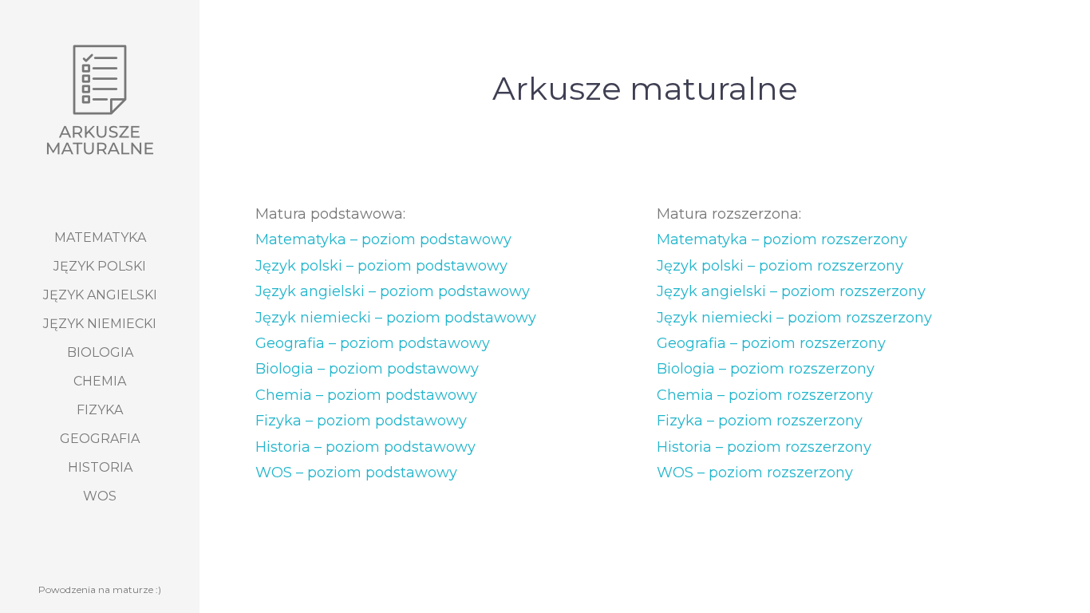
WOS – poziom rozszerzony (755, 472)
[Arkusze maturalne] (100, 100)
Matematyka (100, 237)
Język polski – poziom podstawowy (381, 266)
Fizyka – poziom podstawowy (361, 420)
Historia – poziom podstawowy (365, 447)
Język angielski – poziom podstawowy (392, 291)
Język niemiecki (99, 323)
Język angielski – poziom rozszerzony (791, 291)
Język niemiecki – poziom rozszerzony (794, 317)
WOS (100, 496)
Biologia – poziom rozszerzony (766, 369)
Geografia (100, 438)
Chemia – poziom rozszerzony (765, 395)
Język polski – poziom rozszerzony (780, 266)
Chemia (99, 381)
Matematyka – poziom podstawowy (383, 239)
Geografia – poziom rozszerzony (771, 343)
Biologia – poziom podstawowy (367, 369)
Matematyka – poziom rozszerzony (782, 239)
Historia (100, 467)
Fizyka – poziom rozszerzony (760, 420)
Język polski (99, 266)
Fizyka (100, 409)
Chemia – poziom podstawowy (366, 395)
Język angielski (100, 295)
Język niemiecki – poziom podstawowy (395, 317)
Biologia (100, 352)
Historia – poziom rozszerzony (764, 447)
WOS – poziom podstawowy (356, 472)
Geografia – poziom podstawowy (372, 343)
